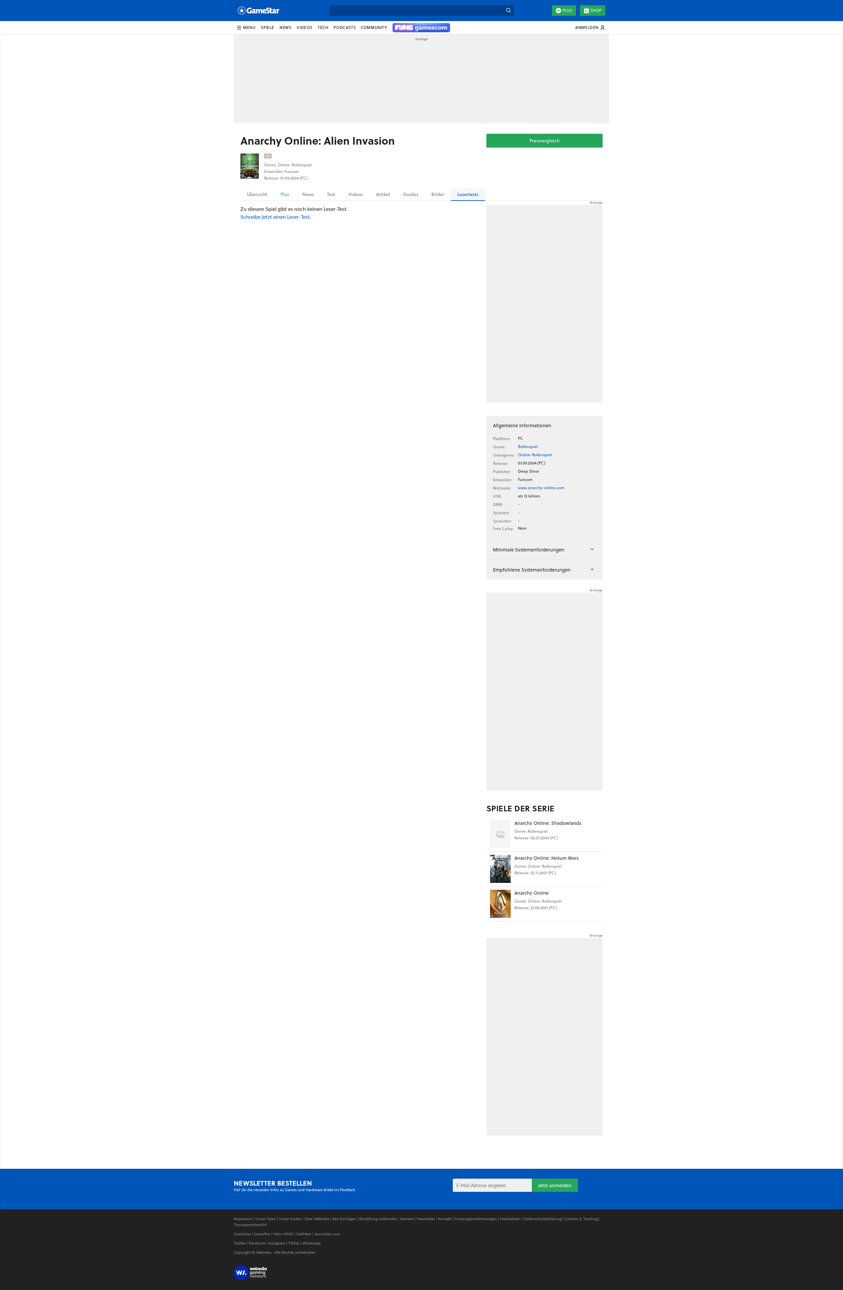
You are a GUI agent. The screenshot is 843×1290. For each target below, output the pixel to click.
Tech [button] (323, 27)
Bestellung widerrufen (378, 1218)
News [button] (285, 27)
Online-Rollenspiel (535, 455)
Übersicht (257, 194)
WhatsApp (311, 1243)
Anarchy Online (531, 892)
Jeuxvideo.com (327, 1234)
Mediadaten (510, 1218)
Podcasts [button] (345, 27)
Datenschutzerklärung (542, 1218)
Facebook (257, 1243)
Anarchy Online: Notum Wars (546, 858)
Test (331, 194)
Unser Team (266, 1218)
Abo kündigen (344, 1218)
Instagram (276, 1243)
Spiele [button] (267, 27)
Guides (410, 194)
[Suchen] (508, 10)
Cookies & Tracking (581, 1218)
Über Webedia (316, 1218)
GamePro (262, 1234)
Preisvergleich (544, 140)
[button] (246, 27)
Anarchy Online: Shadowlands (547, 823)
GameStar (242, 1234)
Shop (595, 10)
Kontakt (445, 1218)
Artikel (383, 194)
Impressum (243, 1218)
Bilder (437, 194)
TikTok (293, 1243)
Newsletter (426, 1218)
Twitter (240, 1243)
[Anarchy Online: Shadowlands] (500, 834)
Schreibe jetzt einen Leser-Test (275, 216)
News (308, 194)
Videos (355, 194)
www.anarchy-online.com (541, 488)
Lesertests (467, 194)
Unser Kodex (290, 1218)
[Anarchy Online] (500, 904)
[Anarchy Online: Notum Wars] (500, 869)
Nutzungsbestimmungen (476, 1218)
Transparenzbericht (250, 1224)
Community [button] (374, 27)
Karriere (407, 1218)
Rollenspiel (528, 446)
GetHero (303, 1234)
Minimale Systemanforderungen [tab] (528, 549)
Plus (567, 10)
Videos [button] (305, 27)
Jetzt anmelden (555, 1185)
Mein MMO (283, 1234)
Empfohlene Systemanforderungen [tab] (532, 569)
